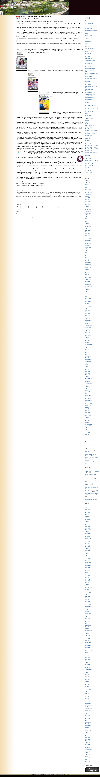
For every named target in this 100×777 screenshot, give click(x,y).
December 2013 (88, 419)
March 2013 (87, 434)
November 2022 (88, 242)
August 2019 (88, 306)
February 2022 (88, 257)
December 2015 (88, 378)
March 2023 (87, 235)
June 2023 (87, 230)
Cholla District (88, 46)
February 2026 (88, 189)
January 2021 (88, 279)
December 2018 (88, 320)
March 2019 (87, 315)
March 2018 (87, 334)
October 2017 (88, 342)
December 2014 (88, 398)
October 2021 (88, 264)
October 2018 (88, 323)
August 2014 (88, 405)
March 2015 (87, 393)
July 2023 (87, 228)
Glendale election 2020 (90, 95)
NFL (86, 137)
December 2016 (88, 357)
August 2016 (88, 364)
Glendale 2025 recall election (91, 84)
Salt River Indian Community (91, 152)
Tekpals (68, 774)
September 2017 (88, 344)
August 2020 (88, 288)
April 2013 (87, 432)
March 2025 (87, 203)
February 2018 (88, 335)
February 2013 (88, 436)
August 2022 (88, 247)
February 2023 (88, 237)
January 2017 (88, 356)
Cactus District (88, 35)
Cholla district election (90, 48)
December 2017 (88, 339)
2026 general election (89, 25)
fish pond (87, 71)
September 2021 (88, 265)
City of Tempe (88, 65)
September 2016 (88, 363)
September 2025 (88, 194)
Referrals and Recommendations (92, 148)
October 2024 (88, 209)
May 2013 (87, 431)
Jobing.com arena (89, 118)
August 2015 (88, 385)
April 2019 (87, 313)
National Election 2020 (90, 133)
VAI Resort (87, 162)
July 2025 (87, 196)
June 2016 (87, 368)
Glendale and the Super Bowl (91, 55)
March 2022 (87, 255)
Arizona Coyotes (88, 28)
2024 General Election (90, 23)
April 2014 (87, 412)
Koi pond (87, 120)
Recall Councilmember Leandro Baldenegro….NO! (90, 454)
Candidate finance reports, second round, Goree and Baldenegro (90, 476)
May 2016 (87, 369)
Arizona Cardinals (89, 26)
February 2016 (88, 374)
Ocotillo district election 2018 (91, 142)
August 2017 (88, 346)
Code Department (89, 66)
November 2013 (88, 420)
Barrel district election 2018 (91, 30)
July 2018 (87, 328)
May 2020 (87, 293)
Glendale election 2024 (90, 97)
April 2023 (87, 233)
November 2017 (88, 340)
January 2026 (88, 191)
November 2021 (88, 262)
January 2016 (88, 376)
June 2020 (87, 291)
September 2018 (88, 325)
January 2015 (88, 397)
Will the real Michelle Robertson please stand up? (36, 16)
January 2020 (88, 300)
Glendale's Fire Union (89, 111)
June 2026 (87, 182)
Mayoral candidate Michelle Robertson (30, 21)
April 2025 (87, 201)
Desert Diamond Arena (90, 68)
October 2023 (88, 226)
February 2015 (88, 395)
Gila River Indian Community (91, 78)
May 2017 (87, 349)
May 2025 (87, 199)
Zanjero (87, 174)
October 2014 (88, 402)
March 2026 (87, 187)
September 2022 (88, 245)
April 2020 (87, 294)
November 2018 (88, 322)
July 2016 (87, 366)
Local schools (88, 123)
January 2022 (88, 259)
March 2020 (87, 296)
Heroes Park (88, 115)
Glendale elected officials (90, 92)
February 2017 (88, 354)
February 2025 (88, 204)
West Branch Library (89, 165)
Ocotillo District (88, 140)
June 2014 (87, 408)
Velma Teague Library (90, 163)
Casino (86, 43)
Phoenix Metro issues (90, 143)
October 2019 (88, 303)
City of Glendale (88, 49)
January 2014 (88, 417)
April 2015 (87, 391)
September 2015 (88, 383)
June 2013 (87, 429)
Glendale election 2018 (90, 94)
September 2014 (88, 403)
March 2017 (87, 352)
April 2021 (87, 274)
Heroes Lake (88, 113)
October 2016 (88, 361)
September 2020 (88, 286)
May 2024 (87, 218)
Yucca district (88, 170)
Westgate (87, 167)
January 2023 (88, 238)
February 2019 (88, 317)
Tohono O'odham (88, 158)
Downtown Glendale (89, 70)
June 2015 (87, 388)
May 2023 (87, 231)
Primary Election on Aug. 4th (53, 21)
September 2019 (88, 305)
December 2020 (88, 281)
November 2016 (88, 359)
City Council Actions (89, 51)
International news (89, 117)
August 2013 (88, 425)
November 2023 (88, 225)
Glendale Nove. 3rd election (91, 104)
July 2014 (87, 407)
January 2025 (88, 206)
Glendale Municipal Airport (90, 58)
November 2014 (88, 400)
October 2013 (88, 422)
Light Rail (87, 122)
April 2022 (87, 254)
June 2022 (87, 250)
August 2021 (88, 267)
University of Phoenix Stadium (91, 160)
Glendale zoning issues (90, 60)
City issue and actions (90, 53)
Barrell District (88, 31)
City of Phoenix (88, 63)
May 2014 (87, 410)
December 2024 (88, 208)
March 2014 (87, 414)
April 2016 (87, 371)
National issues (88, 135)
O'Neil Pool (87, 138)
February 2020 (88, 298)
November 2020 (88, 282)
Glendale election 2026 (90, 99)
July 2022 (87, 248)
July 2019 (87, 308)
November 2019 (88, 301)
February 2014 (88, 415)
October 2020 (88, 284)
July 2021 (87, 269)
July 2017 (87, 347)
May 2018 (87, 332)
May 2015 (87, 390)
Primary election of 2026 (90, 147)
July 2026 (87, 180)
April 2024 (87, 220)
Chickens (87, 44)
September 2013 (88, 424)
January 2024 (88, 223)
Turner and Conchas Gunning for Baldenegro (91, 459)
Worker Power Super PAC (90, 169)
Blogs (86, 33)
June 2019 (87, 310)
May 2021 (87, 272)
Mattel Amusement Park (90, 128)
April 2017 (87, 351)
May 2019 (87, 311)
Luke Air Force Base (89, 125)
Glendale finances (89, 56)
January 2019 (88, 318)
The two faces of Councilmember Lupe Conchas (92, 450)
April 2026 (87, 186)
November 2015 (88, 380)
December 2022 (88, 240)
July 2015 (87, 386)
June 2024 (87, 216)
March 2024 (87, 221)
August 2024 (88, 213)
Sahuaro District (88, 150)
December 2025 (88, 192)
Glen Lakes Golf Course (90, 83)
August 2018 (88, 327)
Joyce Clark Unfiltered (15, 4)
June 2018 (87, 330)
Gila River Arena (88, 76)
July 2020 (87, 289)
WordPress (57, 774)
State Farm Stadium (89, 157)
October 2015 (88, 381)
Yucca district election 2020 (91, 172)
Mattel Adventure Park (90, 127)
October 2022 (88, 243)
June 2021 (87, 271)
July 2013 (87, 427)
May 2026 (87, 184)
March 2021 (87, 276)
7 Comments (62, 21)
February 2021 (88, 277)
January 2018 (88, 337)
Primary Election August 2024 (91, 145)
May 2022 (87, 252)
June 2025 (87, 197)
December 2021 (88, 260)
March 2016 (87, 373)
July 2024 (87, 214)
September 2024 (88, 211)
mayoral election (42, 21)
